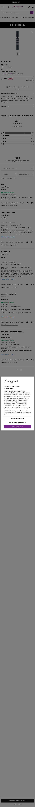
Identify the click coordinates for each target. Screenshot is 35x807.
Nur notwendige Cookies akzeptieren (17, 422)
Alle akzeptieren (17, 427)
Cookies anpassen (17, 418)
